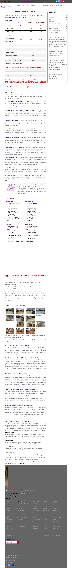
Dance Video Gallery (21, 526)
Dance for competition (54, 25)
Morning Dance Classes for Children (57, 39)
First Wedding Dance (21, 521)
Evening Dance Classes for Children (57, 37)
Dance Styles (9, 526)
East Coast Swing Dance (22, 517)
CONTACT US (68, 6)
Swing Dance (51, 19)
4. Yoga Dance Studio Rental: (12, 128)
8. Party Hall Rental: (10, 167)
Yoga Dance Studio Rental (54, 69)
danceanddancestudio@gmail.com (17, 17)
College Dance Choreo (54, 26)
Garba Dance (9, 533)
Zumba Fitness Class (21, 508)
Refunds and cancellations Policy (9, 513)
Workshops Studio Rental (54, 67)
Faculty (7, 524)
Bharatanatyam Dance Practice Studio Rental (56, 508)
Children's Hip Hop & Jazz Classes (56, 35)
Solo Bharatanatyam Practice (55, 49)
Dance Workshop (35, 528)
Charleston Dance (20, 510)
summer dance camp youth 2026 (56, 57)
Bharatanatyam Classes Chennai (56, 48)
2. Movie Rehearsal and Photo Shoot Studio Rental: (19, 110)
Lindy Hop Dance (20, 515)
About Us (8, 501)
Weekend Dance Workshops (55, 30)
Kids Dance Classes (53, 34)
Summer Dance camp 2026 (54, 55)
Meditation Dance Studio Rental (56, 71)
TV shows (45, 519)
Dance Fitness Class (53, 16)
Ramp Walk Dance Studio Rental (56, 72)
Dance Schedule (9, 521)
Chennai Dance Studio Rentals (55, 58)
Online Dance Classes (53, 28)
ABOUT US (25, 5)
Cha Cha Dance (35, 503)
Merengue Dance (35, 506)
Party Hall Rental (56, 535)
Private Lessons (52, 76)
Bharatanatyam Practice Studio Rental (58, 62)
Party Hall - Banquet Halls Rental (57, 60)
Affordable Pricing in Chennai (56, 80)
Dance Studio (52, 14)
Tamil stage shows (36, 519)
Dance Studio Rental (27, 1)
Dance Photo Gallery (21, 524)
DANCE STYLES (59, 5)
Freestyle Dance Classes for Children (57, 44)
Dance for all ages (46, 524)
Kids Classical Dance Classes (55, 51)
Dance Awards (9, 519)
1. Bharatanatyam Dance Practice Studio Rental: (17, 101)
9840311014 (40, 15)
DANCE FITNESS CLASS (48, 5)
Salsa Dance (34, 508)
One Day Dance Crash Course (23, 506)
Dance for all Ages (53, 78)
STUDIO (18, 5)
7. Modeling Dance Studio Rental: (13, 157)
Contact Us (8, 517)
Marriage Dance (35, 510)
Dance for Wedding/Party (54, 23)
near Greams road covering (12, 557)
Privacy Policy (9, 503)
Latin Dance (51, 17)
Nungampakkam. (10, 562)
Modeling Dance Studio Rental (56, 74)
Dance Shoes (9, 530)
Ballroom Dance (20, 519)
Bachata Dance (35, 501)
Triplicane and (11, 560)
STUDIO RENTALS (35, 5)
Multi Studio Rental (53, 32)
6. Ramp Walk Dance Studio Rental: (13, 147)
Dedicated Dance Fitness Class (23, 503)
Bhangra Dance (35, 526)
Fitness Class (9, 528)
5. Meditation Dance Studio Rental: (14, 137)
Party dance (34, 512)
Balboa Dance (20, 512)
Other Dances (52, 21)
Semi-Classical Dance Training (55, 53)
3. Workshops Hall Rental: (11, 120)
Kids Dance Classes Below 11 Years (56, 46)
